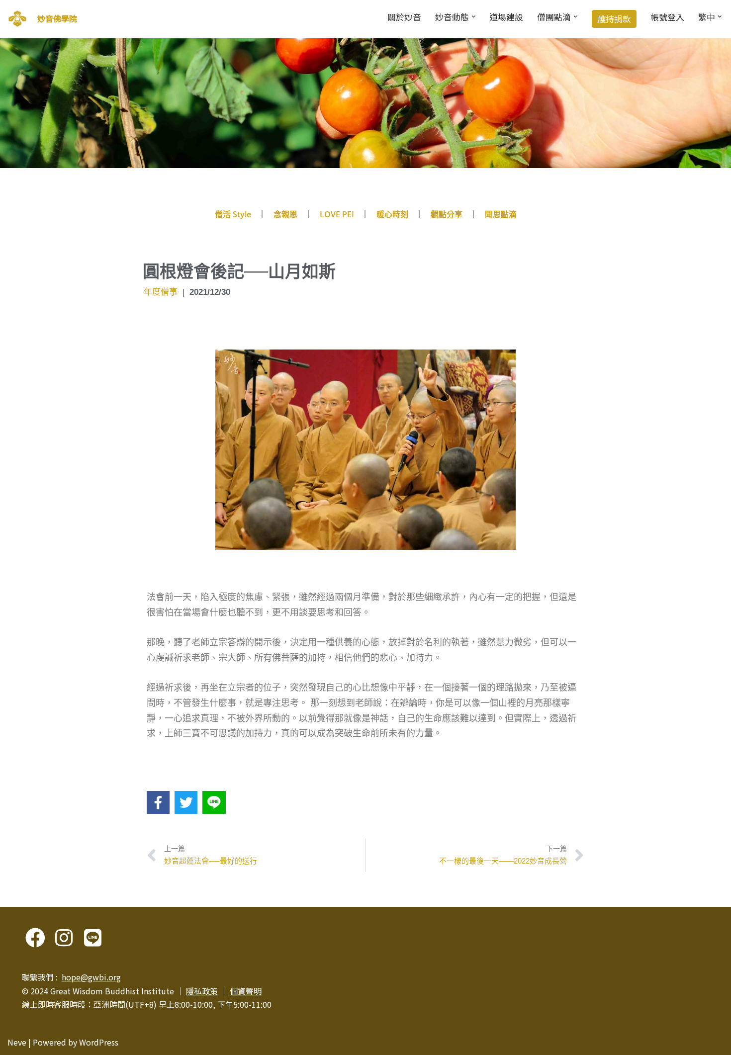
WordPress (98, 1042)
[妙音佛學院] (17, 19)
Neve (16, 1042)
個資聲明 (246, 991)
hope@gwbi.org (91, 977)
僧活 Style (233, 214)
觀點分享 (446, 214)
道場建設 (506, 17)
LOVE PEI (337, 214)
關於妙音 (404, 17)
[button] (473, 16)
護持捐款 (614, 19)
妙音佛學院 (57, 18)
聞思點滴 (501, 214)
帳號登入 (667, 17)
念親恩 (285, 214)
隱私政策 (202, 991)
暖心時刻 (392, 214)
